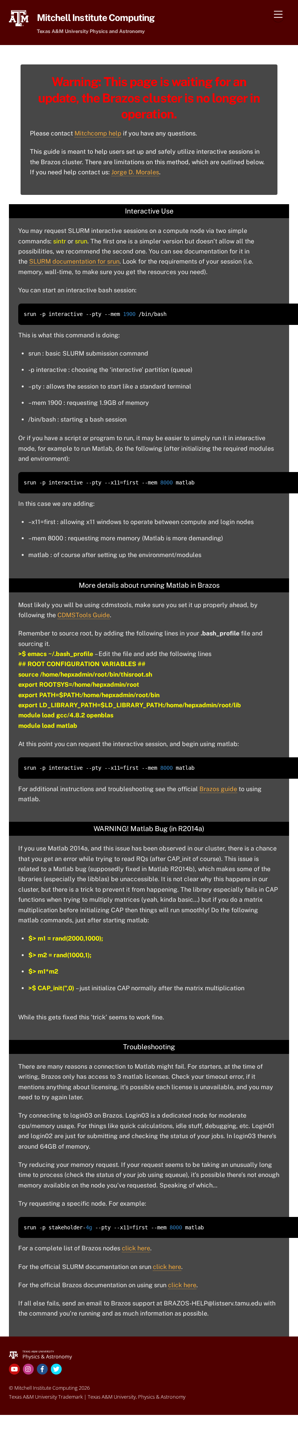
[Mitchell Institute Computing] (40, 1354)
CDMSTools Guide (83, 615)
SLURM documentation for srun (74, 261)
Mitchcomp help (97, 133)
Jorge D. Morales (135, 172)
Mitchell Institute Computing (46, 1387)
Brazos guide (218, 789)
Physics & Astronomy (161, 1396)
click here (136, 1248)
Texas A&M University (112, 1396)
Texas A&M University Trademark (46, 1396)
